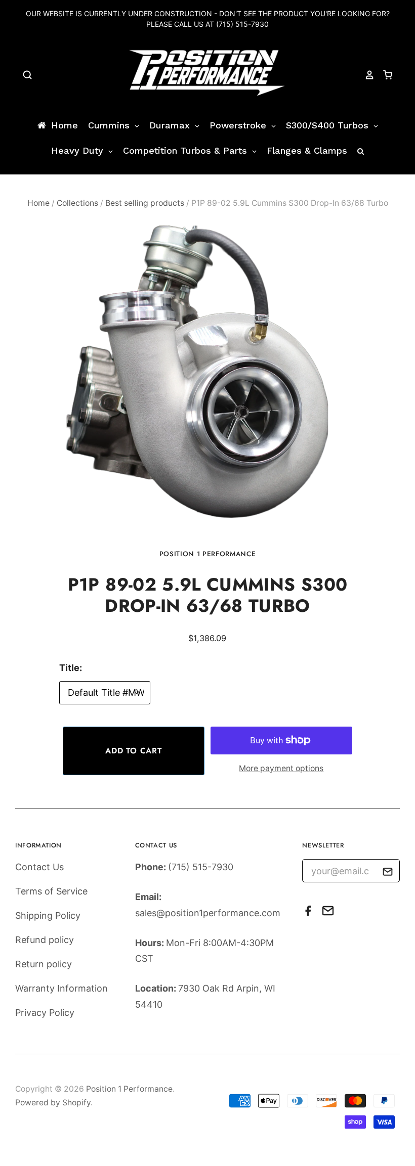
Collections (77, 203)
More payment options (281, 768)
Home (38, 203)
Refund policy (44, 939)
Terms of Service (51, 891)
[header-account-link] (365, 75)
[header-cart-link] (384, 75)
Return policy (43, 964)
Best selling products (144, 203)
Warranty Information (61, 988)
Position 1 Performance (207, 554)
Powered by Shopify (53, 1102)
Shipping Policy (47, 915)
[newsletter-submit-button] (388, 873)
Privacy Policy (44, 1012)
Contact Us (39, 867)
